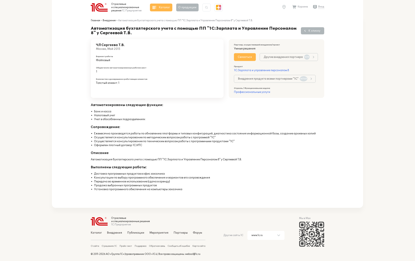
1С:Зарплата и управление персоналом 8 (261, 70)
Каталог (96, 232)
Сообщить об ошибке (179, 246)
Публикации (135, 232)
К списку (314, 30)
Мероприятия (158, 232)
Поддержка (140, 246)
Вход (321, 6)
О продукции (187, 7)
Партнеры (181, 232)
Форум (197, 232)
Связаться (245, 57)
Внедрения (109, 20)
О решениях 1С (109, 246)
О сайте (95, 246)
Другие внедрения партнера (286, 57)
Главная (95, 20)
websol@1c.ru (192, 254)
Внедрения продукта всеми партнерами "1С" (272, 78)
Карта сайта (198, 246)
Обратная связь (157, 246)
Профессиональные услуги (252, 92)
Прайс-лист (125, 246)
